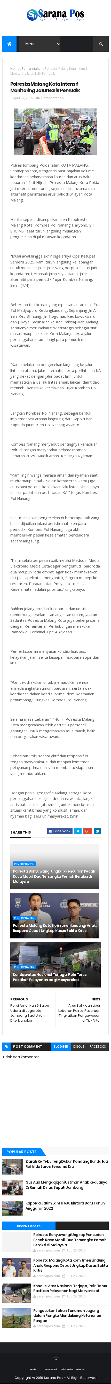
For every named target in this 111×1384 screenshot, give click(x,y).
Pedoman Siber (67, 1370)
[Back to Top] (56, 1357)
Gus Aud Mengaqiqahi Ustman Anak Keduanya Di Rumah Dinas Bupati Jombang (67, 1185)
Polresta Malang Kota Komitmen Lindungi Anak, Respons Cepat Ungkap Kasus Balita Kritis (55, 928)
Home (14, 68)
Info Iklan (80, 1370)
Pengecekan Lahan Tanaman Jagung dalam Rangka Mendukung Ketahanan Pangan (67, 1315)
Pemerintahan (32, 68)
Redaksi (33, 1370)
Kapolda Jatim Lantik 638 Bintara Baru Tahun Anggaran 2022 (65, 1206)
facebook (98, 1046)
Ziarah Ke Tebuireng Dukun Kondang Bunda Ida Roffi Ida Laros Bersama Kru (67, 1164)
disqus (79, 1046)
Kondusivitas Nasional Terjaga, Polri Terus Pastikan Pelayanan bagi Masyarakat (49, 977)
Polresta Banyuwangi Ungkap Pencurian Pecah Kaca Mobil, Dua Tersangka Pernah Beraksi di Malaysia (54, 876)
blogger (61, 1046)
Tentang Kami (51, 1370)
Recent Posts (29, 1226)
